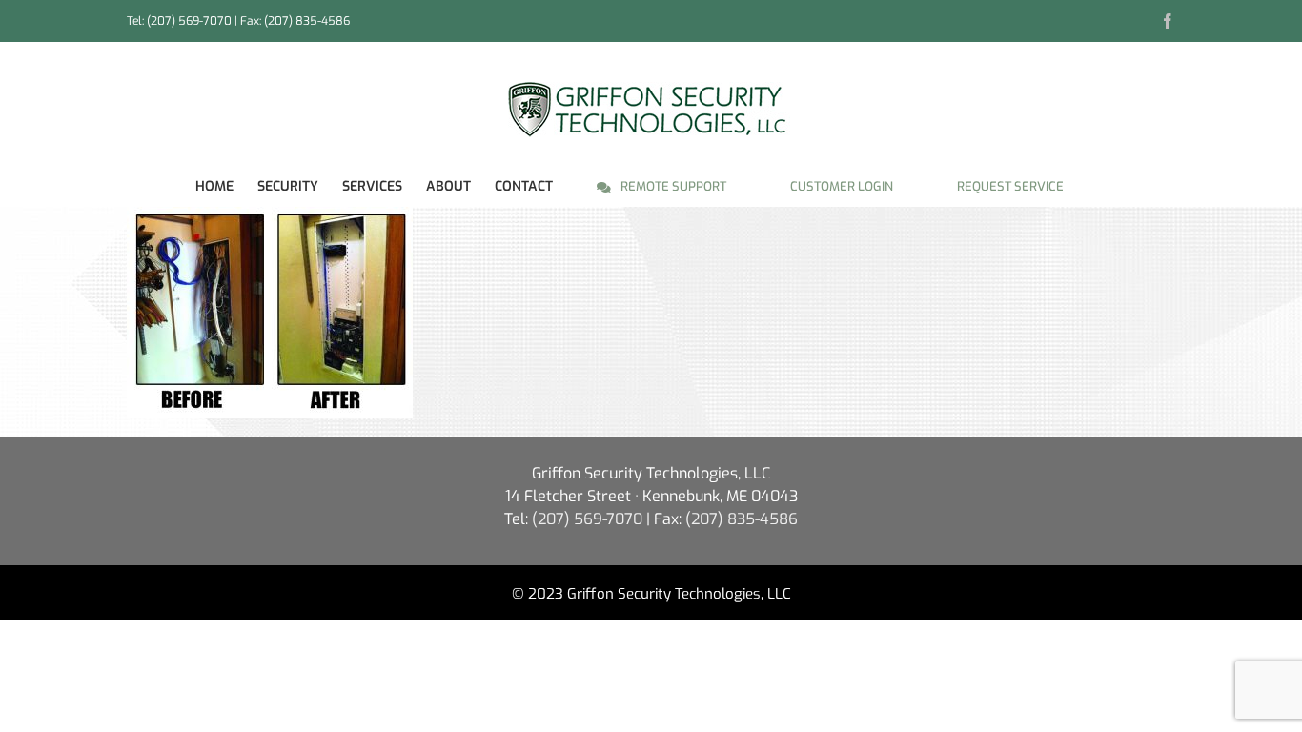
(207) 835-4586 (741, 519)
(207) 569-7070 (189, 21)
